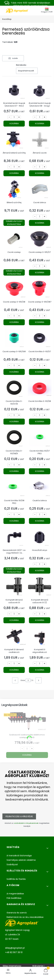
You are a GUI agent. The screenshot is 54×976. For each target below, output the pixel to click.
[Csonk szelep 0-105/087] (39, 289)
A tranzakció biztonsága (19, 855)
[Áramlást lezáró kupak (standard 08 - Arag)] (39, 91)
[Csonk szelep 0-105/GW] (14, 339)
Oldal (22, 680)
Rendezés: (21, 65)
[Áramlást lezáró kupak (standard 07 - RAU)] (14, 91)
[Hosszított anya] (39, 538)
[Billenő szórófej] (14, 190)
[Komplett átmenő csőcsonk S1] (14, 587)
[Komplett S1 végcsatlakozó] (39, 637)
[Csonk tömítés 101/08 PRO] (14, 488)
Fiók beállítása (14, 898)
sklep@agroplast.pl (15, 947)
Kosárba (14, 123)
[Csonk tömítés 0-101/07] (39, 339)
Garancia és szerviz (17, 912)
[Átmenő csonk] (39, 140)
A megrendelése (15, 893)
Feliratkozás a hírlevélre (19, 816)
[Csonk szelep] (14, 240)
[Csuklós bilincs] (39, 488)
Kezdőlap (7, 19)
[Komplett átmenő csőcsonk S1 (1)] (39, 587)
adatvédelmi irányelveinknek (26, 823)
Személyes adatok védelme (21, 860)
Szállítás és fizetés (16, 879)
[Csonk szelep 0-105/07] (39, 240)
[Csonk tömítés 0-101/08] (39, 389)
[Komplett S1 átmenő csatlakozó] (14, 637)
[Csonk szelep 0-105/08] (14, 289)
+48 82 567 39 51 (13, 952)
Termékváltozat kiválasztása (14, 223)
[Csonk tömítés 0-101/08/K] (14, 438)
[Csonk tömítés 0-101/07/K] (14, 389)
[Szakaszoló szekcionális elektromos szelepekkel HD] (27, 722)
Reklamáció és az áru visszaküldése (25, 917)
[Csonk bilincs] (39, 190)
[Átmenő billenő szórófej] (14, 140)
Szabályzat (12, 864)
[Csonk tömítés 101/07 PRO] (39, 438)
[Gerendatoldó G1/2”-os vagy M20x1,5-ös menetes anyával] (14, 538)
